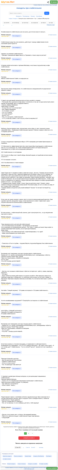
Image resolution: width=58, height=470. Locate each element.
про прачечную (25, 22)
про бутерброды (15, 22)
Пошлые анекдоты (18, 456)
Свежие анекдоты (52, 468)
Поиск (46, 13)
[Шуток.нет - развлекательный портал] (7, 3)
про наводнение (34, 22)
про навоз (51, 22)
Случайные (39, 16)
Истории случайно (43, 463)
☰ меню (54, 2)
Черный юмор (28, 456)
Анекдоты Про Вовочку (38, 456)
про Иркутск (43, 22)
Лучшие (33, 16)
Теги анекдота (16, 35)
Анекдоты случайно (32, 463)
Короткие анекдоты (7, 456)
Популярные (26, 16)
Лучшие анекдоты (11, 463)
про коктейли (6, 22)
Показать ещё (51, 24)
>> (32, 433)
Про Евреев (48, 456)
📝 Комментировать (52, 34)
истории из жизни (7, 458)
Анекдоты (19, 16)
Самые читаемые (22, 463)
